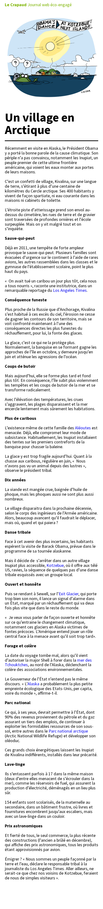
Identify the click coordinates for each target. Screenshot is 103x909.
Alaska (33, 683)
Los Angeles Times (70, 290)
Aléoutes (82, 428)
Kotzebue (55, 565)
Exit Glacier (68, 593)
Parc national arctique (68, 731)
